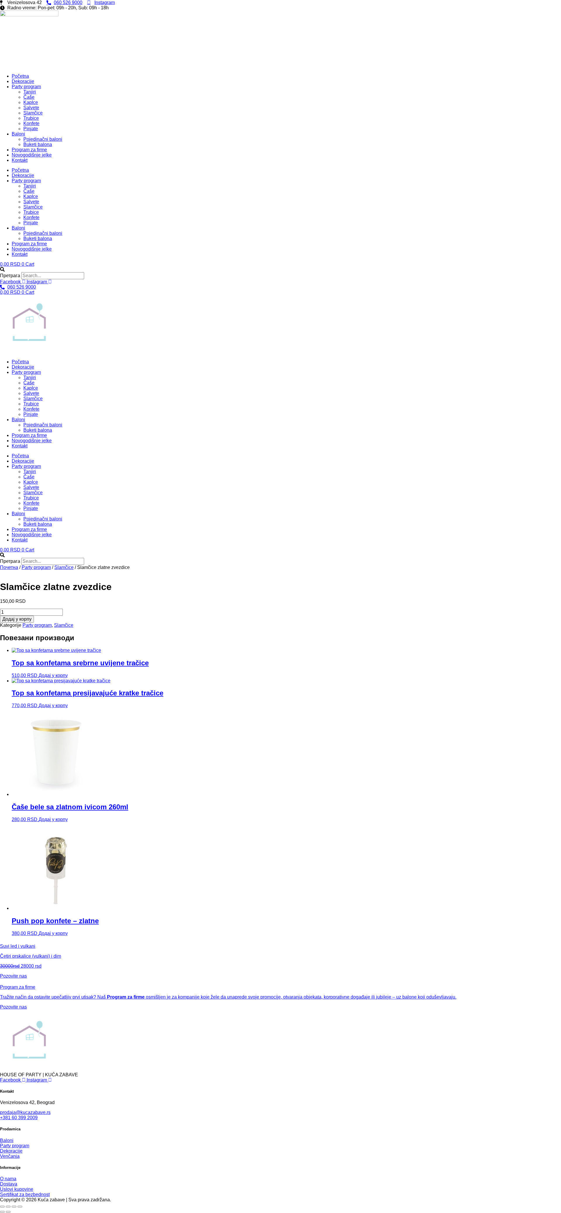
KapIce (30, 102)
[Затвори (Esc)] (20, 1206)
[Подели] (14, 1206)
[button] (280, 269)
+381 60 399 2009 (19, 1117)
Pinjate (30, 128)
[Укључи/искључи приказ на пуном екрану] (8, 1206)
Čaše (28, 97)
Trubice (31, 118)
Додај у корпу (17, 619)
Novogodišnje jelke (32, 154)
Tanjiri (29, 91)
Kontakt (19, 160)
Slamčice (33, 112)
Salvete (31, 107)
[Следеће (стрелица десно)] (8, 1212)
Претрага (10, 275)
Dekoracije (23, 81)
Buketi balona (37, 144)
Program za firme (29, 149)
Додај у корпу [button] (53, 675)
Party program (26, 86)
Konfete (31, 123)
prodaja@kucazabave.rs (25, 1112)
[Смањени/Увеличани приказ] (2, 1206)
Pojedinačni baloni (42, 139)
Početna (20, 76)
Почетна (9, 567)
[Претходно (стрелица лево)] (2, 1212)
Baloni (18, 133)
